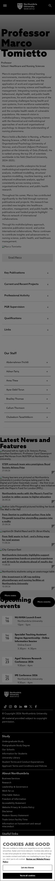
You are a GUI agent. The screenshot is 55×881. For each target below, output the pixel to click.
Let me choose (27, 868)
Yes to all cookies (27, 876)
